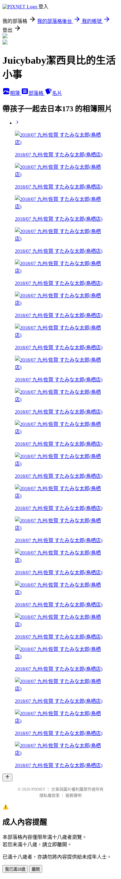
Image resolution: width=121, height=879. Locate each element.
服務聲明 (73, 795)
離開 (36, 869)
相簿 (15, 93)
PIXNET (38, 789)
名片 (57, 93)
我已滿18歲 (15, 869)
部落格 (37, 93)
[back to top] (7, 777)
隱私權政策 (49, 795)
